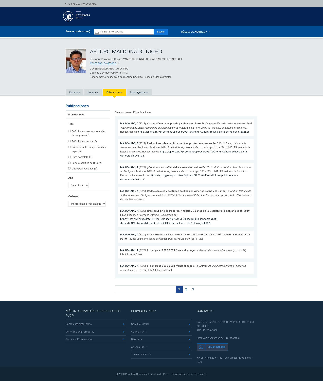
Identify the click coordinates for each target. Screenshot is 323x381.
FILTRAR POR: (76, 114)
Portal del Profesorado (82, 4)
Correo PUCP (138, 331)
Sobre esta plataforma (79, 323)
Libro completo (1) (82, 157)
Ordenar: (73, 196)
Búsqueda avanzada (194, 31)
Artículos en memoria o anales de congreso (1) (89, 133)
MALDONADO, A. (129, 123)
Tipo (71, 123)
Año (70, 177)
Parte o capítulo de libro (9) (87, 162)
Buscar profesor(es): (78, 31)
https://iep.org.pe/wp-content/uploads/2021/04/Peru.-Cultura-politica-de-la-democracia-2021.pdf (194, 131)
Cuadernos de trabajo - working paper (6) (89, 149)
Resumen (74, 92)
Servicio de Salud (141, 354)
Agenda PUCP (139, 347)
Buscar (161, 31)
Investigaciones (139, 92)
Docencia (93, 92)
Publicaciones (114, 92)
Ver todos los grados (103, 63)
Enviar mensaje (216, 346)
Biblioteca (136, 339)
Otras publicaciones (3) (84, 168)
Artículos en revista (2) (84, 141)
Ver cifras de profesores (80, 331)
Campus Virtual (140, 323)
